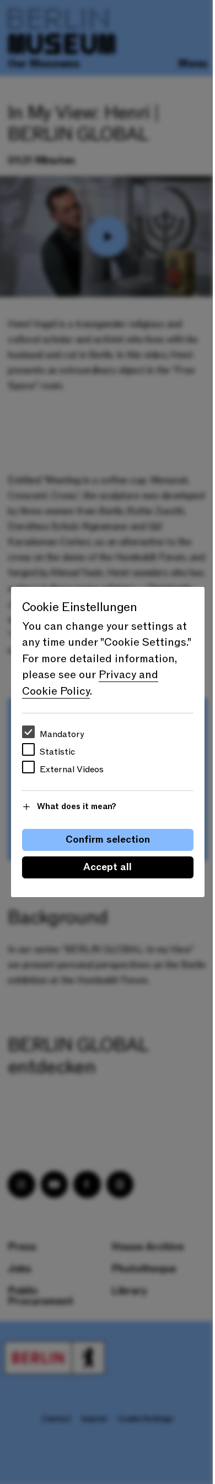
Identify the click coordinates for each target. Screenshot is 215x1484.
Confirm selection (108, 839)
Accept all (107, 867)
